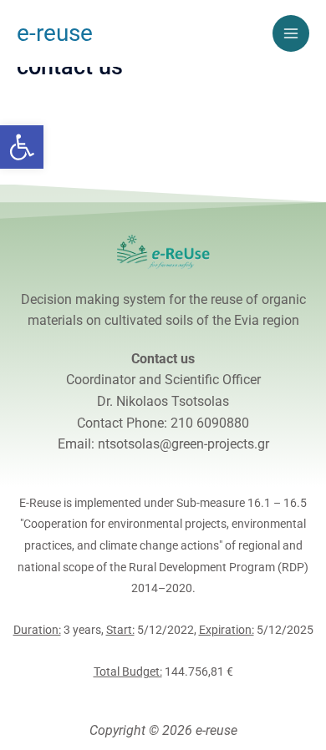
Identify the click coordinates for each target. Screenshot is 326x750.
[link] (21, 147)
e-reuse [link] (55, 33)
